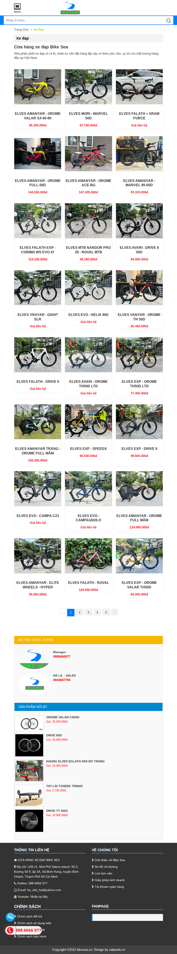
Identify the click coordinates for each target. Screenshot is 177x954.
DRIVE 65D (54, 735)
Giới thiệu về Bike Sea (109, 860)
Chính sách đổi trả (29, 916)
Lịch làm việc (103, 873)
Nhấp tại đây (39, 896)
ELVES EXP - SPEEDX (88, 449)
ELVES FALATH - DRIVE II (38, 381)
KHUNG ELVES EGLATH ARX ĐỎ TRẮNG (75, 761)
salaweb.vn (117, 949)
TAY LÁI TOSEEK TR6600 (64, 786)
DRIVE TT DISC (57, 810)
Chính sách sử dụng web (33, 923)
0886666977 (61, 656)
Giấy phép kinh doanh (109, 880)
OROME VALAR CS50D (62, 717)
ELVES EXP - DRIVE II (139, 449)
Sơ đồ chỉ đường (106, 866)
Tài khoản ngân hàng (109, 886)
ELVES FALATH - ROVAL (88, 583)
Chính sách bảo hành (31, 936)
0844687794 (61, 680)
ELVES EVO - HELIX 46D (88, 315)
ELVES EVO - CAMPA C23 (38, 516)
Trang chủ (21, 29)
